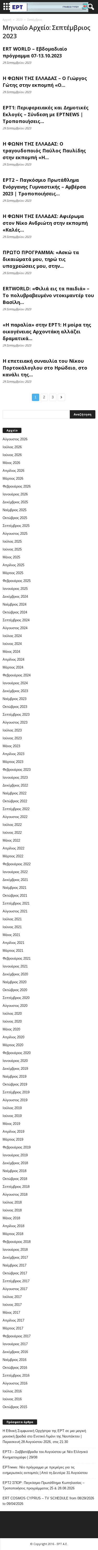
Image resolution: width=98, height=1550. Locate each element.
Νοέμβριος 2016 (14, 1360)
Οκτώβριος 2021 (15, 895)
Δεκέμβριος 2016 (15, 1352)
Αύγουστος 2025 (15, 534)
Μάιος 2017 (11, 1312)
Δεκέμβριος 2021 (15, 880)
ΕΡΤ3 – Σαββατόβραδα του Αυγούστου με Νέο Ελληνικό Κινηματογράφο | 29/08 (45, 1454)
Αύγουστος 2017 (15, 1289)
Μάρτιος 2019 (13, 1139)
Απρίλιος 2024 (13, 659)
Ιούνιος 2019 (12, 1116)
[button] (90, 7)
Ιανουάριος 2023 (15, 777)
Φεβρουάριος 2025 (17, 581)
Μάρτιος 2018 (13, 1234)
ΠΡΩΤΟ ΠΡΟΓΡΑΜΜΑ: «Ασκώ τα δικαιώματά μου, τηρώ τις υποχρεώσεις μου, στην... (41, 259)
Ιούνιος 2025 (12, 549)
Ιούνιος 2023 (12, 738)
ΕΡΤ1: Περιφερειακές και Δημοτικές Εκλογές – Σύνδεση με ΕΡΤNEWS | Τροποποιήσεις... (46, 114)
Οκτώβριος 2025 (15, 518)
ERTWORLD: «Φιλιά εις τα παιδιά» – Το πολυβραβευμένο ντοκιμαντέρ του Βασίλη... (48, 295)
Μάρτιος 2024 (13, 667)
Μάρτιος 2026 (13, 478)
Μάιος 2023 (11, 746)
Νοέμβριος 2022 (14, 793)
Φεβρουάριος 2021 (17, 958)
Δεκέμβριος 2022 (15, 785)
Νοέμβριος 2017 (14, 1265)
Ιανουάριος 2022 (15, 872)
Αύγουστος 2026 (15, 439)
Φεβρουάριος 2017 (17, 1336)
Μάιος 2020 (11, 1029)
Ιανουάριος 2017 (15, 1344)
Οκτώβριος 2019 (15, 1084)
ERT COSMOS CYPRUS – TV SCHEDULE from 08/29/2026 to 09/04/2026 (48, 1501)
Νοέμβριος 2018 (14, 1171)
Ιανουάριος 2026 (15, 494)
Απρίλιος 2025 (13, 565)
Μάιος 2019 (11, 1124)
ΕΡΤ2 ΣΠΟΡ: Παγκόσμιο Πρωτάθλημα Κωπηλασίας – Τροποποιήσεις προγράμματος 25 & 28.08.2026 (43, 1485)
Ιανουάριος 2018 (15, 1250)
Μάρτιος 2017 (13, 1328)
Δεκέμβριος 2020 (15, 974)
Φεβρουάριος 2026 (17, 486)
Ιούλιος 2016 (12, 1391)
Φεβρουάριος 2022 (17, 864)
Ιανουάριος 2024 (15, 683)
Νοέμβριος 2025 (14, 510)
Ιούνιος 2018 (12, 1210)
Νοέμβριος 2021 (14, 888)
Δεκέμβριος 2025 (15, 502)
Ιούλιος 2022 (12, 825)
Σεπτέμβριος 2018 (16, 1187)
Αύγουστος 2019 (15, 1100)
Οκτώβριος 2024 (15, 612)
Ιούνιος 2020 (12, 1021)
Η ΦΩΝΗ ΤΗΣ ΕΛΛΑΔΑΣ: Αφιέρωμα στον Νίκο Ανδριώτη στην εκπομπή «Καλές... (45, 223)
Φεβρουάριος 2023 (17, 770)
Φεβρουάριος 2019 (17, 1147)
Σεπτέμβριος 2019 (16, 1092)
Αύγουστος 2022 (15, 817)
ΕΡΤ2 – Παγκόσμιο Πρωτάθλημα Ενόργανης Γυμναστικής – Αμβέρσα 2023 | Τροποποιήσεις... (44, 187)
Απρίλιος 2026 (13, 471)
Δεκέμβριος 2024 (15, 596)
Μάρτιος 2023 (13, 762)
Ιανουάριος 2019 (15, 1155)
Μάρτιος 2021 (13, 951)
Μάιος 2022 (11, 840)
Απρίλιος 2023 (13, 754)
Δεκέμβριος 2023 (15, 691)
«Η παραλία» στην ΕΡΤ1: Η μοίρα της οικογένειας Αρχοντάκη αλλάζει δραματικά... (47, 331)
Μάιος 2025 (11, 557)
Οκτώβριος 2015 (15, 1407)
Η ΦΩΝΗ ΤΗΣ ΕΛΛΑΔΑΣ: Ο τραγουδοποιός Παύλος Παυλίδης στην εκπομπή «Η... (44, 151)
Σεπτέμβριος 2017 (16, 1281)
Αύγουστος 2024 (15, 628)
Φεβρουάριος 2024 (17, 675)
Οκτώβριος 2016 (15, 1368)
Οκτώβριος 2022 (15, 801)
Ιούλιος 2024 (12, 636)
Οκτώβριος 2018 (15, 1179)
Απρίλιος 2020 (13, 1037)
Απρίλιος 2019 (13, 1132)
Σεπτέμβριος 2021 (16, 903)
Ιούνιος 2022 (12, 833)
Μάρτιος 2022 (13, 856)
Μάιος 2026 (11, 463)
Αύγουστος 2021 (15, 911)
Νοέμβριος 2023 (14, 699)
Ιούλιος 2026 (12, 447)
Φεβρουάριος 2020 (17, 1053)
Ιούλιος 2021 (12, 919)
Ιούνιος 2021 (12, 927)
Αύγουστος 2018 (15, 1194)
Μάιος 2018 (11, 1218)
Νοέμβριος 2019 (14, 1076)
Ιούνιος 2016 (12, 1399)
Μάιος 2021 (11, 935)
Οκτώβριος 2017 (15, 1273)
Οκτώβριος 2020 (15, 990)
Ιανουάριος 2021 (15, 966)
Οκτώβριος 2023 (15, 707)
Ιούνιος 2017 (12, 1305)
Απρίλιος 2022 (13, 848)
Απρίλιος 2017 (13, 1320)
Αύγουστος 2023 (15, 722)
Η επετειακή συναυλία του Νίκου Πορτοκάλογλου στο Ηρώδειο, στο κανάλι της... (45, 368)
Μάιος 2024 (11, 652)
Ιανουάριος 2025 (15, 589)
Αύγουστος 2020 (15, 1006)
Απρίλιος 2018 (13, 1226)
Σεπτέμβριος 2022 (16, 809)
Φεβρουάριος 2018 (17, 1242)
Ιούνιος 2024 (12, 644)
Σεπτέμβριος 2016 (16, 1375)
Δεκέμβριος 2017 (15, 1257)
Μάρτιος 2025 (13, 573)
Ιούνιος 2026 (12, 455)
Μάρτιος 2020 (13, 1045)
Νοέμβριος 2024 (14, 604)
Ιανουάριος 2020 (15, 1061)
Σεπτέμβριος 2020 (16, 998)
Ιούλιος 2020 (12, 1013)
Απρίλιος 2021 (13, 943)
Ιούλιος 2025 (12, 541)
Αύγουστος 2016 (15, 1383)
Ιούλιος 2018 (12, 1202)
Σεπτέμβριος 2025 (16, 526)
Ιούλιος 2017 (12, 1297)
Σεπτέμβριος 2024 (16, 620)
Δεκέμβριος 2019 (15, 1069)
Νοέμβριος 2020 (14, 982)
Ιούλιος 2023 (12, 730)
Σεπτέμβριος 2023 (16, 715)
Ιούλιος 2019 (12, 1108)
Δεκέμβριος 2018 (15, 1163)
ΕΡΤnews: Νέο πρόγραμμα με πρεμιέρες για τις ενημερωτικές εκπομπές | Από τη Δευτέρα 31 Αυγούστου (45, 1470)
